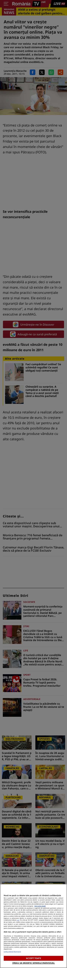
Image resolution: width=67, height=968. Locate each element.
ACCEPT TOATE (33, 958)
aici (18, 920)
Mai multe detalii (40, 906)
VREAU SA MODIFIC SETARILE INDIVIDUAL (33, 962)
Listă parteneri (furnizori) (12, 952)
